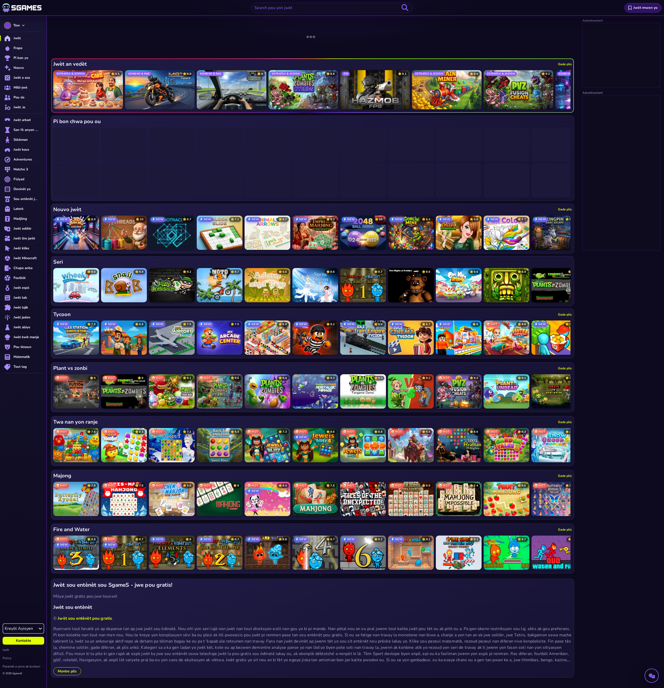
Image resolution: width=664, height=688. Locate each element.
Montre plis (67, 671)
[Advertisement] (621, 55)
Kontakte (23, 640)
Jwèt (6, 650)
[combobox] (332, 8)
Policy (7, 658)
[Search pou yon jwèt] (405, 8)
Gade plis (565, 64)
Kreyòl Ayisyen (19, 628)
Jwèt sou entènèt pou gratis (85, 618)
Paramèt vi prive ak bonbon (21, 666)
